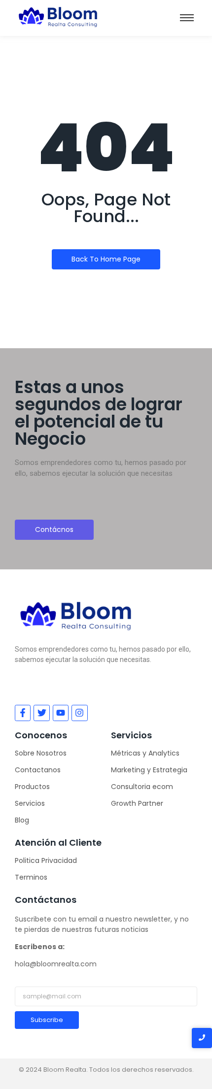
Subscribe (47, 1019)
